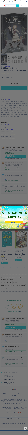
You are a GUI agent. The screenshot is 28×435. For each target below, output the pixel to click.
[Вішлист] (23, 5)
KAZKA (4, 6)
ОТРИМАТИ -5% (14, 222)
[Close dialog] (27, 207)
